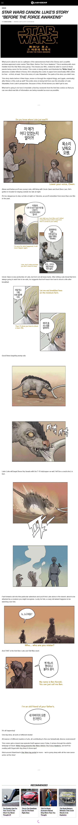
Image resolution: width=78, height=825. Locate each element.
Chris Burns (8, 21)
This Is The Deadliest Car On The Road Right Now (29, 810)
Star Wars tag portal (28, 752)
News (4, 8)
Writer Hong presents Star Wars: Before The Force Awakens (38, 746)
